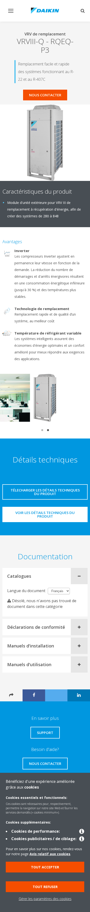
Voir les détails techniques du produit (45, 514)
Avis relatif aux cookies (50, 854)
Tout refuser (45, 886)
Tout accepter (45, 867)
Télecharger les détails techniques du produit (45, 492)
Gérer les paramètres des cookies (45, 898)
